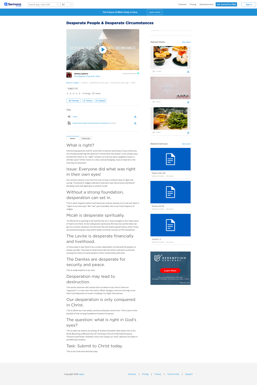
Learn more (154, 12)
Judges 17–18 (72, 88)
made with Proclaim (129, 73)
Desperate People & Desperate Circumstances (94, 123)
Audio (75, 116)
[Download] (188, 71)
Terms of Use (173, 374)
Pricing (193, 4)
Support (189, 374)
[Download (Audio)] (136, 117)
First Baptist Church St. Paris (87, 76)
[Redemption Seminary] (170, 268)
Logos (81, 374)
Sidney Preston (158, 176)
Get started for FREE (226, 4)
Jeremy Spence (81, 73)
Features (182, 4)
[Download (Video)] (136, 123)
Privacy (158, 374)
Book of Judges (72, 82)
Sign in (249, 4)
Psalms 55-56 (158, 206)
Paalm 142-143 (158, 173)
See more (186, 42)
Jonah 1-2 (156, 239)
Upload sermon (206, 4)
